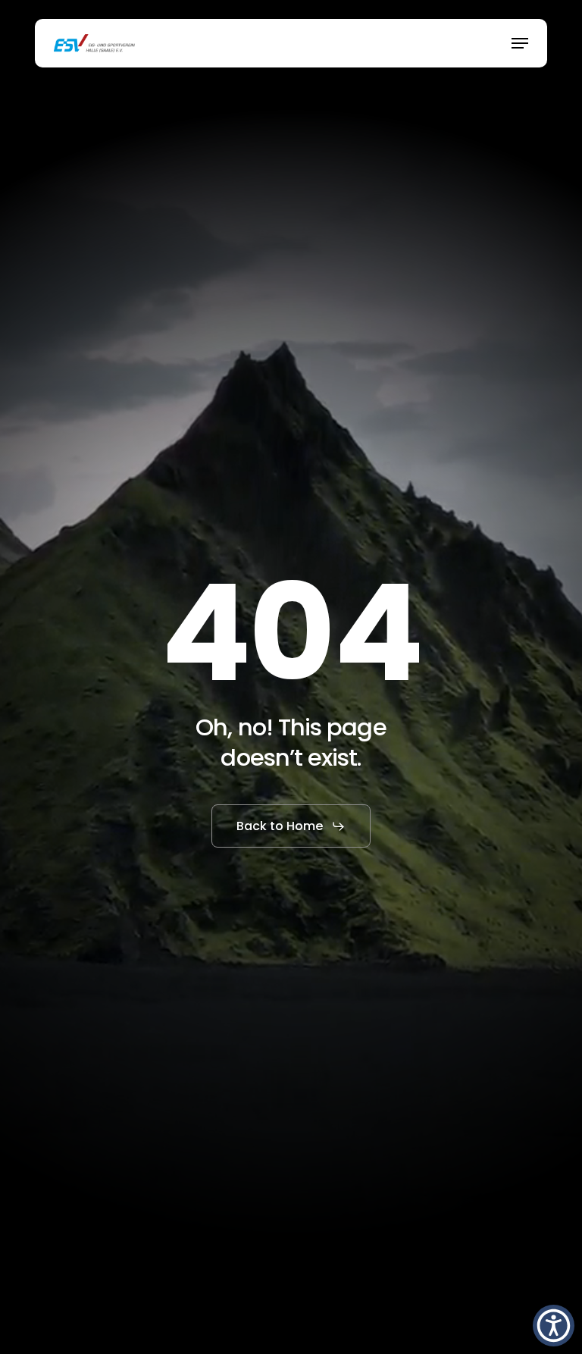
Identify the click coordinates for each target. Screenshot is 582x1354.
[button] (520, 43)
